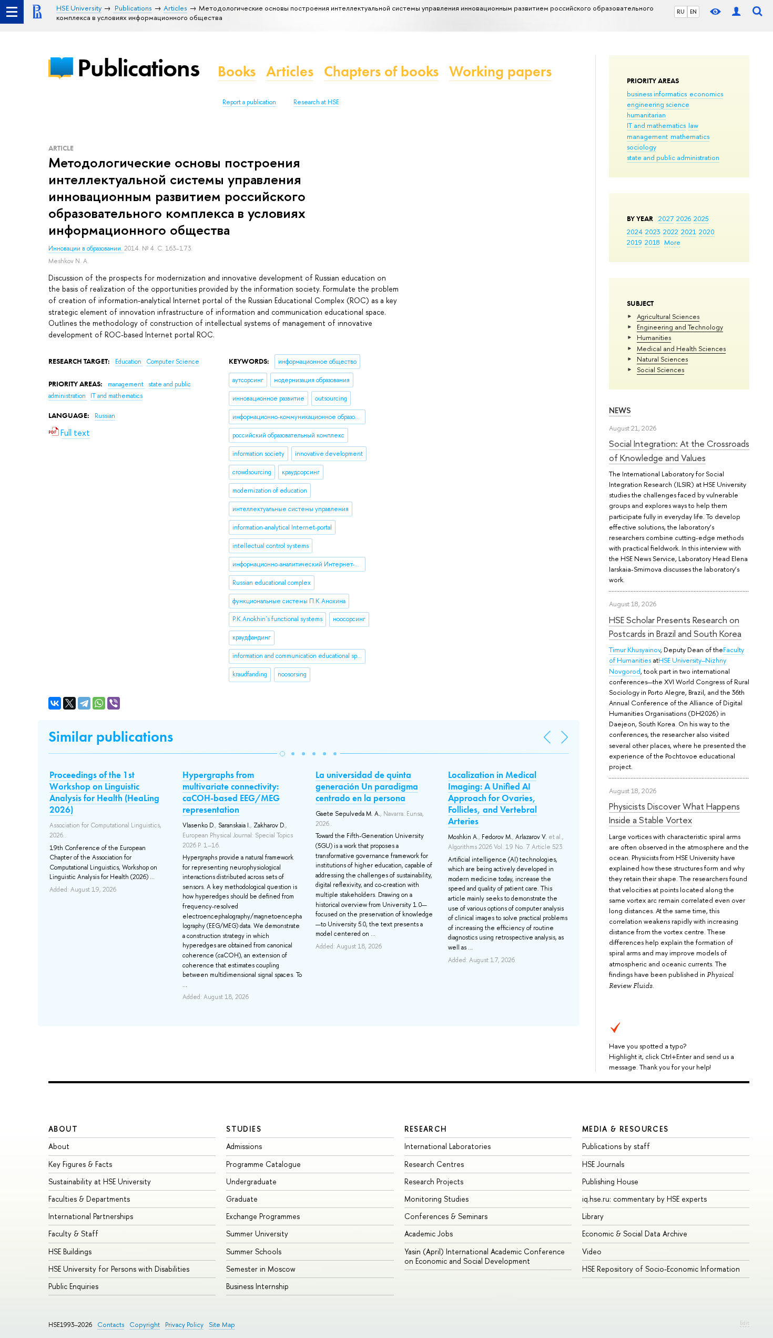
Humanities (654, 337)
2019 (634, 242)
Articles (289, 71)
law (693, 125)
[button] (282, 753)
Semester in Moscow (261, 1269)
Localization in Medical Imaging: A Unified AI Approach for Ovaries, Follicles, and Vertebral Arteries (492, 798)
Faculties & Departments (89, 1199)
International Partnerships (90, 1216)
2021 (688, 231)
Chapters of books (381, 71)
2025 (701, 218)
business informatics (657, 93)
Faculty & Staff (73, 1234)
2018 (652, 242)
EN (693, 11)
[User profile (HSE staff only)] (736, 12)
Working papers (500, 71)
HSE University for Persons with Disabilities (118, 1269)
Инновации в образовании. (86, 248)
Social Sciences (660, 369)
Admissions (244, 1146)
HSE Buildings (69, 1251)
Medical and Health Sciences (681, 348)
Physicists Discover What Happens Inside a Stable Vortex (674, 813)
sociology (641, 147)
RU (681, 11)
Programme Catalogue (263, 1164)
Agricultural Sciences (668, 316)
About (63, 1129)
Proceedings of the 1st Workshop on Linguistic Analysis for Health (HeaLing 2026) (104, 792)
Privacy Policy (184, 1324)
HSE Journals (603, 1164)
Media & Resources (625, 1129)
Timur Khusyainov (634, 649)
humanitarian (646, 114)
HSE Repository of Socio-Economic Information (661, 1269)
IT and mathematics (656, 125)
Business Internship (257, 1286)
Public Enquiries (73, 1286)
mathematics (689, 136)
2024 (635, 231)
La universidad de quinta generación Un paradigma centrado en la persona (367, 786)
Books (237, 71)
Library (593, 1216)
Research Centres (434, 1164)
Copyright (144, 1324)
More (672, 242)
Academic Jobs (428, 1234)
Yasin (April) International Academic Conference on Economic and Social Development (484, 1256)
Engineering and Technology (680, 327)
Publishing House (610, 1181)
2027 (666, 218)
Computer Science (172, 361)
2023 (652, 231)
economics (706, 93)
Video (592, 1251)
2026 (683, 218)
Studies (243, 1129)
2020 (707, 231)
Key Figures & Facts (80, 1164)
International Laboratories (447, 1146)
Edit (744, 1322)
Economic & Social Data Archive (634, 1234)
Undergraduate (251, 1181)
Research (425, 1129)
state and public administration (673, 157)
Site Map (222, 1324)
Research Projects (433, 1181)
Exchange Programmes (263, 1216)
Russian (105, 416)
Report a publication (249, 102)
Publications (138, 68)
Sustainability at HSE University (99, 1181)
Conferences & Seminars (445, 1216)
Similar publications (110, 736)
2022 (670, 231)
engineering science (658, 104)
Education (129, 361)
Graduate (242, 1199)
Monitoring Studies (436, 1199)
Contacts (110, 1324)
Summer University (257, 1234)
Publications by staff (616, 1146)
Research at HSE (316, 102)
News (620, 410)
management (647, 136)
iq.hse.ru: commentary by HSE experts (644, 1199)
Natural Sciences (662, 359)
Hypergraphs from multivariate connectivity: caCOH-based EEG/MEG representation (231, 792)
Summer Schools (253, 1251)
